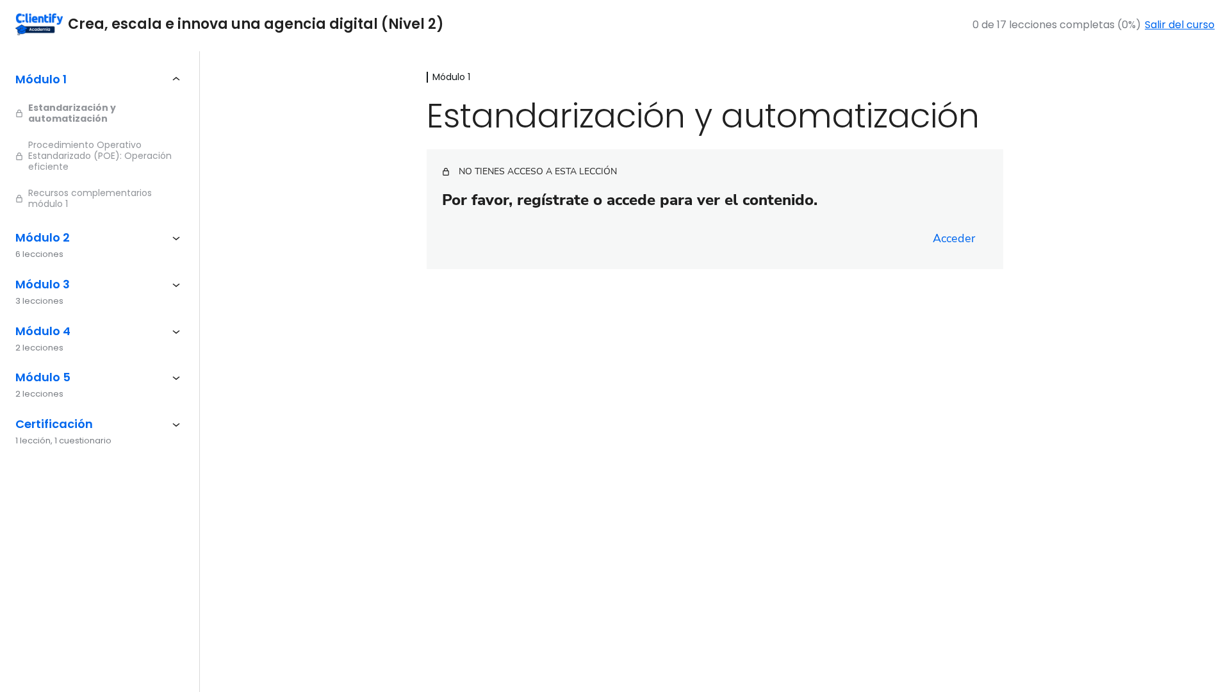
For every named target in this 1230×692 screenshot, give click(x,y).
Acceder (954, 238)
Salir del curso (1180, 24)
